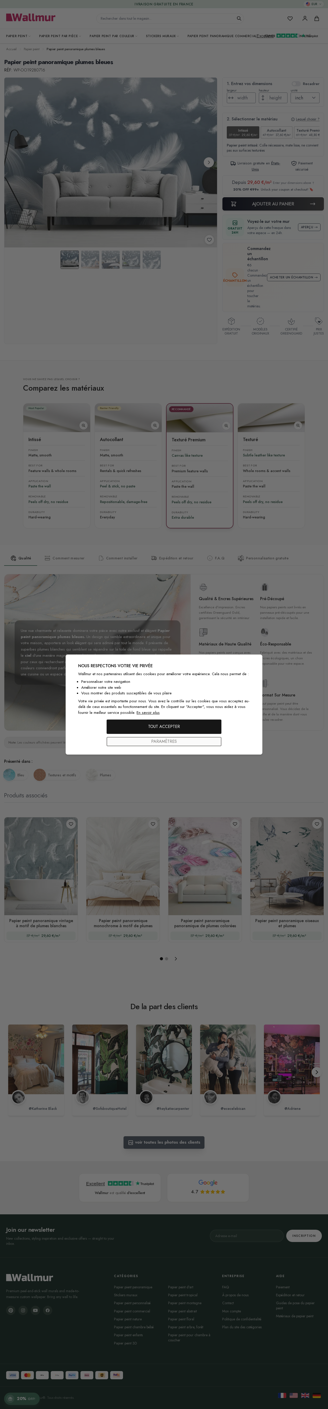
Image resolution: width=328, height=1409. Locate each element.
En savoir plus (148, 712)
